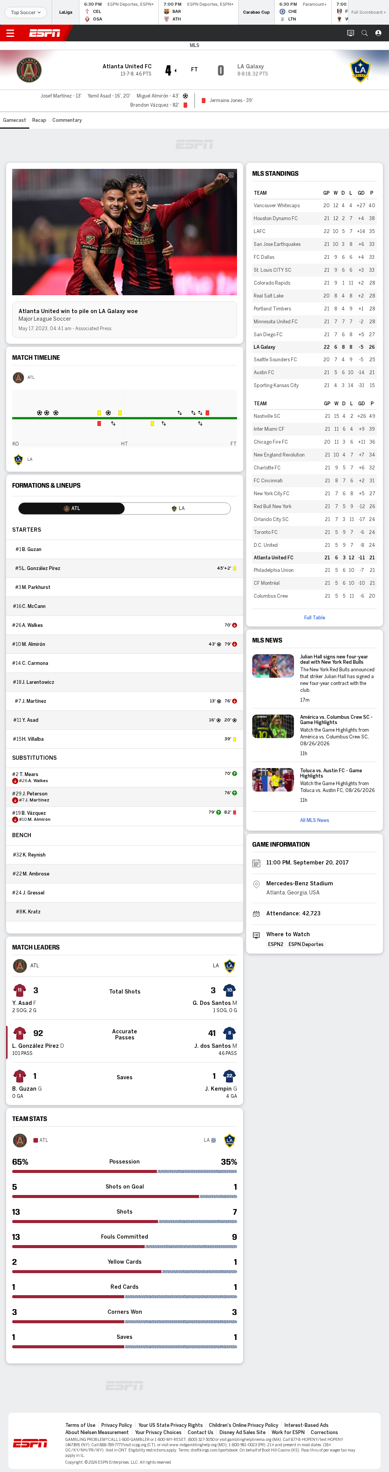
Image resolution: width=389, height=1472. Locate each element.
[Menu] (10, 33)
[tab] (72, 508)
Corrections (324, 1432)
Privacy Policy (116, 1425)
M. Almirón (33, 644)
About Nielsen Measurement (97, 1432)
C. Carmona (35, 663)
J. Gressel (33, 893)
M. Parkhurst (36, 587)
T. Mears (28, 774)
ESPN (44, 33)
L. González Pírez (41, 568)
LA (29, 459)
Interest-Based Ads (307, 1425)
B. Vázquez (34, 813)
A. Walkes (32, 625)
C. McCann (34, 606)
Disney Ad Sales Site (243, 1432)
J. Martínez (34, 701)
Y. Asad (30, 720)
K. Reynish (34, 855)
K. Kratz (32, 912)
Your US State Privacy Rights (170, 1425)
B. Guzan (31, 549)
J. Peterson (34, 794)
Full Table (314, 617)
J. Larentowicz (38, 682)
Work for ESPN (288, 1432)
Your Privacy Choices (158, 1432)
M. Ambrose (36, 874)
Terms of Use (80, 1425)
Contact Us (200, 1432)
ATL (31, 377)
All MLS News (314, 820)
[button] (365, 33)
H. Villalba (33, 739)
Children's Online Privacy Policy (243, 1425)
